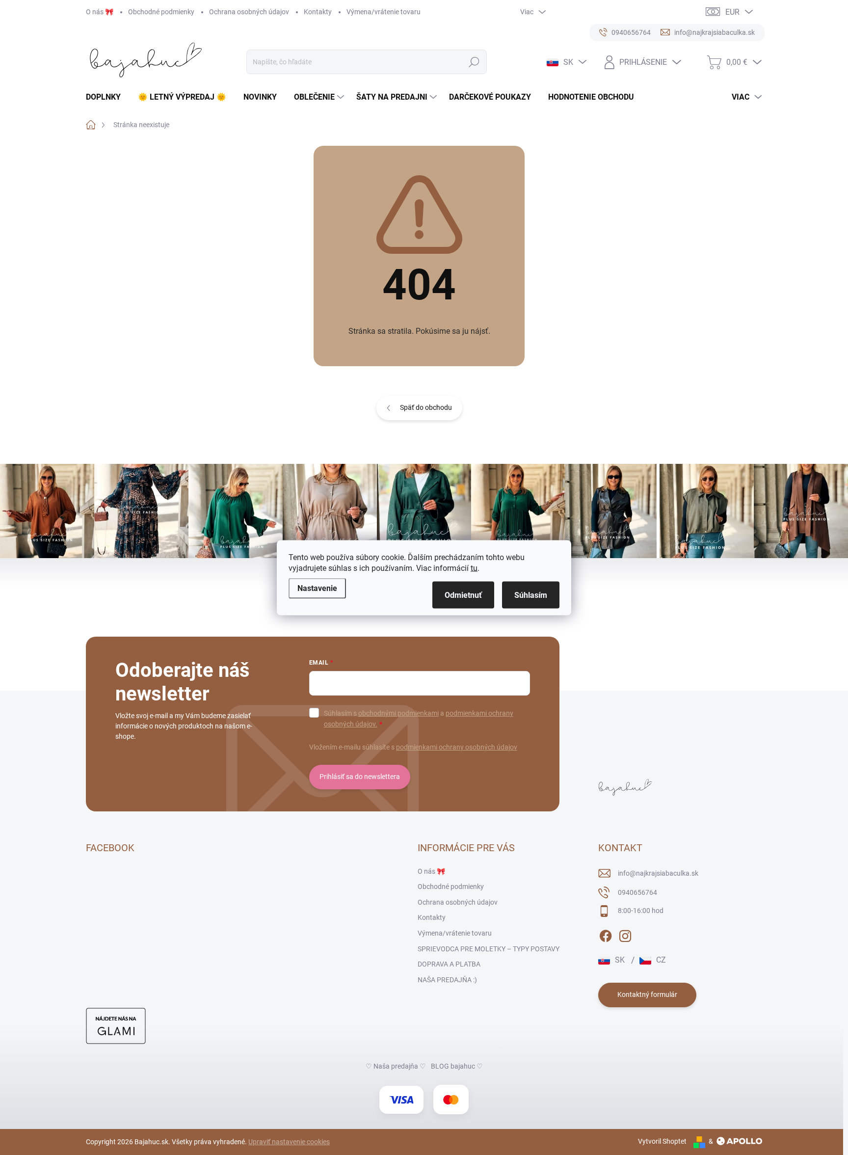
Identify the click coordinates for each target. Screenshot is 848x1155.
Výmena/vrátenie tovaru (383, 12)
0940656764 (637, 892)
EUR (732, 12)
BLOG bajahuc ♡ (457, 1066)
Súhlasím (530, 594)
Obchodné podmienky (161, 12)
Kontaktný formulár (647, 994)
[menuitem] (107, 97)
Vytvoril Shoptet (662, 1141)
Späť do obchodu (426, 407)
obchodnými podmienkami (398, 713)
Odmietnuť (463, 594)
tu (474, 567)
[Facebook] (605, 934)
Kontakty (318, 12)
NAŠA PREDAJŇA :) (447, 980)
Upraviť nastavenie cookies (289, 1142)
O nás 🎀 (99, 12)
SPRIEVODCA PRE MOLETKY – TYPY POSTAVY (488, 949)
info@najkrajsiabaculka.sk (658, 873)
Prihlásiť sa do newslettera (359, 776)
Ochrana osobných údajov (249, 12)
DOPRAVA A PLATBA (449, 964)
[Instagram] (625, 934)
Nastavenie (317, 587)
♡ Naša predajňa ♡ (396, 1066)
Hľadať (474, 62)
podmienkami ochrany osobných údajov (456, 747)
